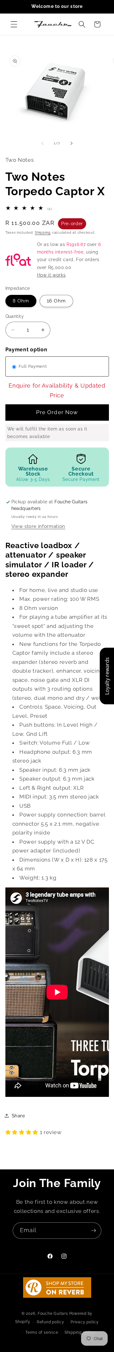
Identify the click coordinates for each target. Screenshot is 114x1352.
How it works (51, 275)
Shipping (43, 233)
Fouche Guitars (53, 1313)
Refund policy (50, 1322)
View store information (38, 526)
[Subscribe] (93, 1230)
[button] (14, 24)
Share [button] (18, 1116)
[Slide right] (72, 143)
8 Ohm (21, 301)
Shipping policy (80, 1332)
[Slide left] (42, 143)
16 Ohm (56, 301)
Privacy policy (85, 1322)
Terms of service (41, 1332)
